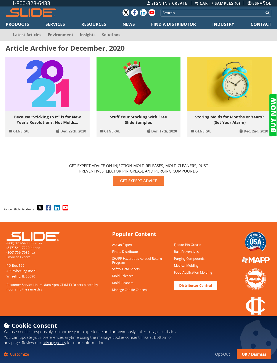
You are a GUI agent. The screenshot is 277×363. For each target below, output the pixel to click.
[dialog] (138, 339)
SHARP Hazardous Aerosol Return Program (137, 261)
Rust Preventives (186, 252)
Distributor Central (195, 285)
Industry (223, 24)
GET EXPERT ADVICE (138, 180)
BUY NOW (273, 115)
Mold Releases (122, 276)
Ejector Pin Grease (187, 245)
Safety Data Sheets (126, 269)
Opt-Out (222, 354)
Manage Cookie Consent (130, 290)
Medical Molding (186, 266)
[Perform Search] (266, 12)
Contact (261, 24)
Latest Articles (27, 34)
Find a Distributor (173, 24)
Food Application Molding (193, 272)
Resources (93, 24)
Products (17, 24)
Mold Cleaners (122, 283)
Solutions (111, 34)
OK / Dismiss (254, 354)
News (128, 24)
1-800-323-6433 (31, 3)
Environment (60, 34)
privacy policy (54, 342)
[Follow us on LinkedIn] (56, 207)
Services (55, 24)
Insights (87, 34)
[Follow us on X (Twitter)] (39, 207)
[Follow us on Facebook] (48, 207)
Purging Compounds (189, 259)
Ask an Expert (122, 245)
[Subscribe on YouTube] (65, 207)
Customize (19, 354)
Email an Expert (18, 257)
